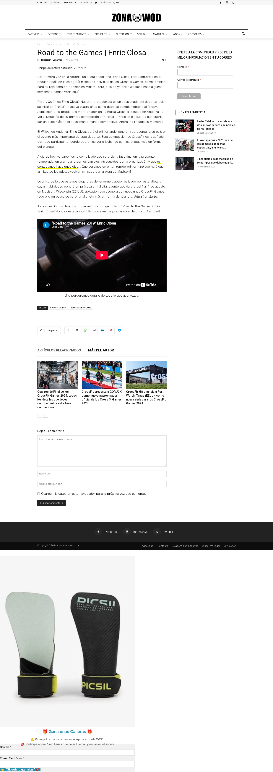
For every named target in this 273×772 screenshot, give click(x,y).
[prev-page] (39, 415)
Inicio (40, 44)
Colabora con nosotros (63, 2)
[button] (243, 34)
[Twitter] (233, 2)
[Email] (94, 330)
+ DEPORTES (195, 34)
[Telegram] (119, 330)
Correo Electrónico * (12, 758)
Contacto (42, 2)
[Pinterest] (111, 330)
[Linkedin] (102, 330)
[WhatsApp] (85, 330)
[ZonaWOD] (136, 17)
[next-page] (45, 415)
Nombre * (5, 746)
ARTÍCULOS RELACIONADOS (59, 350)
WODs (176, 34)
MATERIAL (158, 34)
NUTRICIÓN (122, 34)
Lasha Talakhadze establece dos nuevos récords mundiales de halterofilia (216, 125)
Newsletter (86, 2)
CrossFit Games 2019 (80, 307)
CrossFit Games (58, 307)
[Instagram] (227, 2)
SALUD (141, 34)
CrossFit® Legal (211, 546)
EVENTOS (53, 34)
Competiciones (55, 44)
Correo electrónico (189, 80)
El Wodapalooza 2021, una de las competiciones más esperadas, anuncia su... (215, 144)
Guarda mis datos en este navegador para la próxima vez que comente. (93, 493)
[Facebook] (220, 2)
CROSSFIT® (101, 34)
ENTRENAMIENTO (76, 34)
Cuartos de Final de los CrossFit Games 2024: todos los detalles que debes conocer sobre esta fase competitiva (57, 399)
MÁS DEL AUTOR (101, 350)
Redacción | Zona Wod (51, 60)
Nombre (183, 67)
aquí (75, 92)
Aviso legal (148, 546)
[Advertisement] (206, 202)
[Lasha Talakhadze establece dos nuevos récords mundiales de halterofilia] (185, 125)
